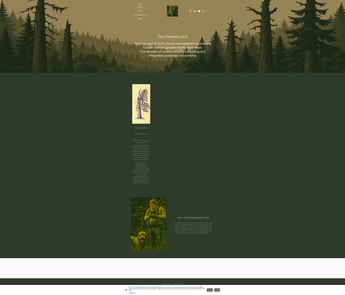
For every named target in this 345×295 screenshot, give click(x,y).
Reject (217, 290)
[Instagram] (195, 11)
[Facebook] (190, 11)
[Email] (199, 11)
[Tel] (203, 11)
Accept (210, 290)
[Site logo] (172, 11)
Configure (132, 292)
